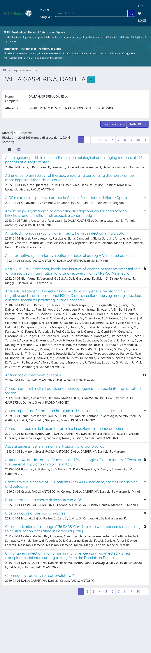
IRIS (5, 70)
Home (44, 10)
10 (138, 140)
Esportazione (112, 124)
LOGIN (142, 21)
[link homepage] (19, 13)
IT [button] (139, 6)
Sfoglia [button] (45, 17)
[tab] (9, 149)
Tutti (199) (137, 124)
